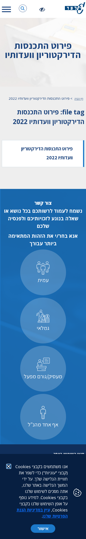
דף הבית (79, 98)
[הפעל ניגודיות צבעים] (42, 9)
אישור (43, 528)
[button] (23, 8)
